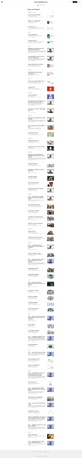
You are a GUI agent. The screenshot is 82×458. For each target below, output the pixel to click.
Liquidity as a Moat (31, 325)
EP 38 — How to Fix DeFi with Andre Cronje (36, 404)
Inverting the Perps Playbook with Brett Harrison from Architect (36, 101)
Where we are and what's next (32, 297)
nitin (37, 225)
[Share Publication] (71, 2)
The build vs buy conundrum (32, 366)
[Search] (69, 2)
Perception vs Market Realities (32, 309)
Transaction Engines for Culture (32, 232)
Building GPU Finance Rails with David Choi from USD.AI (36, 49)
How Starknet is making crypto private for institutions (36, 41)
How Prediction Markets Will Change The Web (35, 205)
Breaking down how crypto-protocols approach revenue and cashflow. (37, 436)
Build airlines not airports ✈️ (32, 224)
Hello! (29, 111)
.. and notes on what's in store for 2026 (34, 141)
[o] (50, 50)
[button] (38, 5)
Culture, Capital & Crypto (34, 253)
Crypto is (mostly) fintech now (32, 269)
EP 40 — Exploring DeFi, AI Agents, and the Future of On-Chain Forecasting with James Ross (36, 374)
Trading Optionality (33, 302)
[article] (41, 16)
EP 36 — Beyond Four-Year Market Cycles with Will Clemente (36, 442)
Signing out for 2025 (33, 140)
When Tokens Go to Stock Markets (33, 331)
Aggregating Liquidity (33, 274)
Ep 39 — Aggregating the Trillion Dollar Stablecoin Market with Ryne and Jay (36, 389)
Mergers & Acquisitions (33, 365)
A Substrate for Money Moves (35, 237)
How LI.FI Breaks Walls (31, 96)
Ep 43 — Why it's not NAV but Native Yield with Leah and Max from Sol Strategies (36, 317)
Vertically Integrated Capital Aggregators (35, 73)
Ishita (40, 225)
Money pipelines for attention (32, 177)
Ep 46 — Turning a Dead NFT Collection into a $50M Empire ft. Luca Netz (36, 246)
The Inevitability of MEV (34, 359)
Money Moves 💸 (32, 382)
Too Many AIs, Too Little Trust (35, 216)
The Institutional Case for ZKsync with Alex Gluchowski (36, 57)
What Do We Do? (32, 231)
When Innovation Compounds (35, 397)
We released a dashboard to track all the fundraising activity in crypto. (37, 444)
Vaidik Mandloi (39, 66)
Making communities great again (33, 183)
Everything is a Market (33, 290)
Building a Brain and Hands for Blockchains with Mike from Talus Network (36, 155)
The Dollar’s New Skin (31, 345)
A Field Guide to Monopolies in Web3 (33, 74)
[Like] (28, 174)
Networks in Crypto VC (33, 411)
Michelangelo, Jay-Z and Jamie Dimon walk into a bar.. (36, 254)
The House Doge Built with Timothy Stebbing (36, 118)
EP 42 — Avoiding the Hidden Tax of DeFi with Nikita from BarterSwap (36, 337)
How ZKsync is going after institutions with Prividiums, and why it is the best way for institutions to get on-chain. (36, 59)
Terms (43, 451)
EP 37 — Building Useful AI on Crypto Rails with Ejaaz (37, 425)
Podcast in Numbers (33, 296)
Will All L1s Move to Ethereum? (35, 223)
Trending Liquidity (32, 176)
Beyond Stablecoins (33, 344)
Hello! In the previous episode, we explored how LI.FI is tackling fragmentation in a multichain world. (36, 104)
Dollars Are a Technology (34, 20)
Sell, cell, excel (30, 291)
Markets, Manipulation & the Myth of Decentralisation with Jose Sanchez (37, 417)
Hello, (29, 248)
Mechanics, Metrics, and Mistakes (33, 211)
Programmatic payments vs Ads (32, 164)
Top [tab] (31, 12)
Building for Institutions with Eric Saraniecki (36, 170)
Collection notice (47, 451)
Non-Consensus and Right (34, 14)
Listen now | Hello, (31, 319)
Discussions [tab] (34, 12)
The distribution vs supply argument (33, 275)
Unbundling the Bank (33, 268)
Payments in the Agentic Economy (36, 146)
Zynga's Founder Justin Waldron (36, 188)
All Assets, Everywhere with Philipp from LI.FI (36, 109)
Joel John (31, 75)
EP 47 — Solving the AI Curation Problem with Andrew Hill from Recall (36, 197)
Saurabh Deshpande (33, 52)
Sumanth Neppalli (38, 239)
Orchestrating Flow (32, 95)
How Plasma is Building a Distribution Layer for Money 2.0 (36, 238)
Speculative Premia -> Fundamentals (33, 88)
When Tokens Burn (32, 434)
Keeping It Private (32, 40)
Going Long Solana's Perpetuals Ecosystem (34, 82)
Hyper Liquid (31, 324)
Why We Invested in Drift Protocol (36, 81)
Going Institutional (32, 34)
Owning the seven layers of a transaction (34, 65)
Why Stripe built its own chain (35, 64)
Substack (36, 456)
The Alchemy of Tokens (33, 210)
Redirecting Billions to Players (32, 189)
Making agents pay (31, 147)
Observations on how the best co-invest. (34, 412)
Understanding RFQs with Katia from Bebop (34, 128)
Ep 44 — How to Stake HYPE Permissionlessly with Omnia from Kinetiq (36, 283)
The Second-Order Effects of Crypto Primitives (34, 398)
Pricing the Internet (33, 163)
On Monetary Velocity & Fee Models (33, 383)
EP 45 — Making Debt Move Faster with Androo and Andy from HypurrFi (36, 260)
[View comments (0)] (34, 30)
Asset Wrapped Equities (33, 330)
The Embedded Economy (34, 204)
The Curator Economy (33, 182)
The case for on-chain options (32, 303)
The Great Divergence (33, 308)
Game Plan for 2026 (33, 132)
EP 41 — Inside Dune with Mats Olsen (37, 352)
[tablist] (32, 12)
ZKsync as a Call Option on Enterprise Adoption (35, 35)
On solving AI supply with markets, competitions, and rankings (36, 218)
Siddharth (34, 83)
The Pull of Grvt (32, 26)
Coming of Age (31, 87)
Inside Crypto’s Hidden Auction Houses (33, 360)
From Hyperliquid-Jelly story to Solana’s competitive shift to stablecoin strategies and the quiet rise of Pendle (36, 420)
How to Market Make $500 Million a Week (36, 126)
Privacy (41, 451)
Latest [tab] (29, 12)
